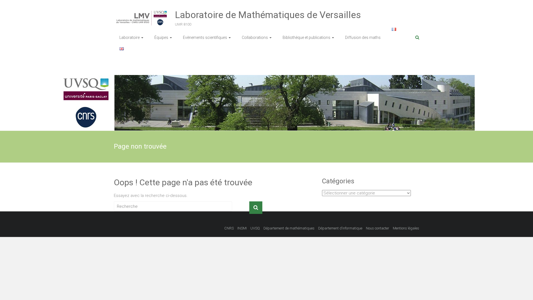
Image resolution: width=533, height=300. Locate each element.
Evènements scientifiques (205, 37)
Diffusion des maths (363, 37)
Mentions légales (406, 228)
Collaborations (255, 37)
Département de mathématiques (289, 228)
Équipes (161, 37)
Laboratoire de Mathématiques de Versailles (268, 14)
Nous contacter (377, 228)
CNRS (229, 228)
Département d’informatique (340, 228)
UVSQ (255, 228)
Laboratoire (129, 37)
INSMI (242, 228)
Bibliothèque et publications (306, 37)
